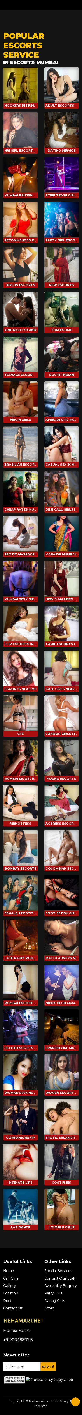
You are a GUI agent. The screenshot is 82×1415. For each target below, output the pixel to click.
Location (10, 1293)
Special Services (58, 1271)
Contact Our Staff (60, 1278)
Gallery (9, 1286)
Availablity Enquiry (60, 1286)
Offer (49, 1308)
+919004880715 (18, 1339)
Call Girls (10, 1278)
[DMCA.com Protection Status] (14, 1379)
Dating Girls (54, 1301)
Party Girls (53, 1293)
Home (8, 1271)
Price (7, 1301)
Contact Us (13, 1308)
